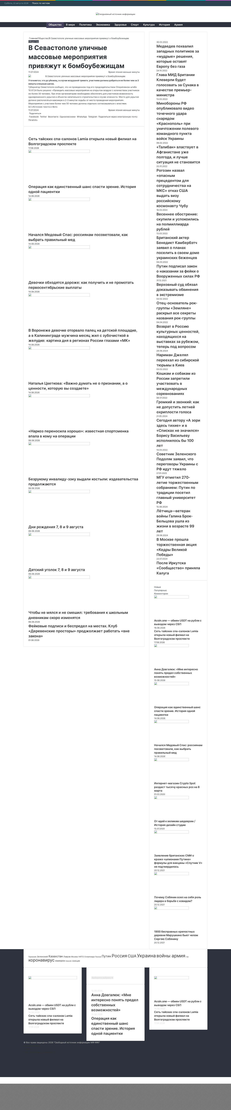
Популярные (160, 590)
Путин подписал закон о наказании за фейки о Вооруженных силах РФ (178, 271)
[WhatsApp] (1, 1078)
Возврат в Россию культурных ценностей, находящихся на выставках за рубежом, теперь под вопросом (178, 336)
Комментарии (161, 593)
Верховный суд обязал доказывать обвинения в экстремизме (177, 289)
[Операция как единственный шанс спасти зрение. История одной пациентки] (59, 152)
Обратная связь (31, 1045)
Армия (178, 24)
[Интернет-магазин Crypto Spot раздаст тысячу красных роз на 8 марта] (171, 760)
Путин (106, 956)
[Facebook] (0, 1078)
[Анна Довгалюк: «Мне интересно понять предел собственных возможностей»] (171, 646)
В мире (70, 24)
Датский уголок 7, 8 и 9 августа (56, 570)
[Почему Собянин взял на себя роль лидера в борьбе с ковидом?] (171, 874)
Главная (32, 38)
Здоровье (120, 24)
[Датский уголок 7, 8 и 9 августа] (59, 535)
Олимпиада (89, 957)
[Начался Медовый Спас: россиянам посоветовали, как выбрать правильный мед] (59, 200)
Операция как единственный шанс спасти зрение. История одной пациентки (177, 711)
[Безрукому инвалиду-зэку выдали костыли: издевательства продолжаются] (59, 444)
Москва (74, 957)
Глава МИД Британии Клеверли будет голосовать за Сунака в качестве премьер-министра (178, 85)
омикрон (60, 960)
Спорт (135, 24)
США (132, 956)
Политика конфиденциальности (40, 1052)
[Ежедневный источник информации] (115, 14)
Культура (149, 24)
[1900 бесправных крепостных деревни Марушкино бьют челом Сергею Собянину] (171, 908)
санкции (76, 961)
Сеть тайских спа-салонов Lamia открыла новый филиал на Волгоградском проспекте (176, 635)
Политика (85, 24)
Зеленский (42, 956)
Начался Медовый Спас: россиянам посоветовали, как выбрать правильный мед (178, 749)
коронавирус (41, 959)
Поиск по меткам (41, 3)
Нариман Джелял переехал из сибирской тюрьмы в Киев (178, 360)
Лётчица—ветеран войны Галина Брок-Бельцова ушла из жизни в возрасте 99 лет (175, 521)
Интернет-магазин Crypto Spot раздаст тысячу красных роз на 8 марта (177, 787)
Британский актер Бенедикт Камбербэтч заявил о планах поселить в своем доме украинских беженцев (178, 247)
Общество (55, 24)
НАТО (81, 956)
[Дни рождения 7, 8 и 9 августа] (59, 492)
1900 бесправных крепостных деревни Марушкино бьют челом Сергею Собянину (176, 935)
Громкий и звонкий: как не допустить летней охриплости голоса (178, 407)
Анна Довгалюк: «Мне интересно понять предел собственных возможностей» (176, 673)
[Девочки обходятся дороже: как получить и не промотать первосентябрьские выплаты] (59, 248)
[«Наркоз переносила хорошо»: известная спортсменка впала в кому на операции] (59, 396)
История (164, 24)
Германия (32, 957)
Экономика (103, 24)
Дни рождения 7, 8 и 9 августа (55, 527)
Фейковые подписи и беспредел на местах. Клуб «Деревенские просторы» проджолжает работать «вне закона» (79, 631)
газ (187, 957)
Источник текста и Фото (45, 107)
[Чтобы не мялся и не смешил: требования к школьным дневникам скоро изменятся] (59, 578)
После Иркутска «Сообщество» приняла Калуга (178, 568)
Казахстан (56, 956)
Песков (98, 957)
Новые (157, 587)
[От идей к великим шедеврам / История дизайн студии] (171, 798)
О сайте (27, 1049)
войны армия (171, 955)
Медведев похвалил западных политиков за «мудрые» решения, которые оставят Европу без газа (178, 56)
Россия (119, 955)
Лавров (67, 956)
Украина (146, 955)
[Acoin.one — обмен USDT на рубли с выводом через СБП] (171, 597)
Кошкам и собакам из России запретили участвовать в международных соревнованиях (176, 383)
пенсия (68, 961)
